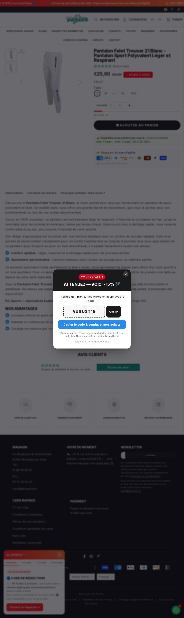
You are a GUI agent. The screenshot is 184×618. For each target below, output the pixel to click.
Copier (113, 311)
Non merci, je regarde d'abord (92, 341)
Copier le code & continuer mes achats (92, 324)
